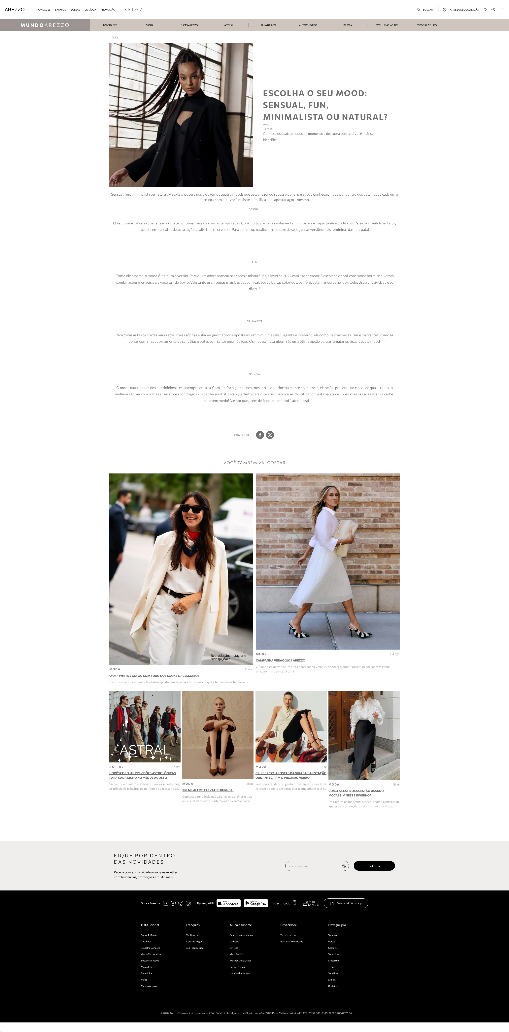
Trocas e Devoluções (240, 960)
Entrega (234, 947)
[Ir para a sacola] (503, 9)
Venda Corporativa (151, 954)
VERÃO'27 (90, 9)
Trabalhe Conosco (150, 947)
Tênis (331, 966)
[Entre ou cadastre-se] (494, 9)
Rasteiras (333, 985)
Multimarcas (192, 935)
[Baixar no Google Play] (256, 903)
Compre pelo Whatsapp (349, 903)
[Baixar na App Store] (229, 903)
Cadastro (234, 941)
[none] (344, 866)
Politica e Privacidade (291, 941)
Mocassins (333, 960)
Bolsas (75, 9)
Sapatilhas (333, 954)
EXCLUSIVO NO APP (387, 25)
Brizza (347, 25)
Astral (228, 25)
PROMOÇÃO (108, 9)
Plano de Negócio (195, 941)
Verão (144, 979)
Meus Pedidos (237, 954)
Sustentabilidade (150, 960)
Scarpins (332, 947)
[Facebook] (173, 903)
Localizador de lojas (240, 973)
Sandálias (333, 973)
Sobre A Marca (148, 935)
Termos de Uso (288, 935)
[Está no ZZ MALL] (311, 903)
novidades (43, 9)
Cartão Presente (238, 966)
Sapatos (60, 9)
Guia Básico (268, 25)
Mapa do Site (148, 966)
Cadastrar (374, 865)
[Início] (14, 10)
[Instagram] (165, 903)
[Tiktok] (180, 903)
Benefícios (146, 973)
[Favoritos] (485, 9)
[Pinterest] (188, 903)
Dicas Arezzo (189, 25)
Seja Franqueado (195, 947)
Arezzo (45, 25)
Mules (331, 979)
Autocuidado (308, 25)
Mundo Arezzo (149, 985)
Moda (149, 25)
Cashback (146, 941)
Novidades (110, 25)
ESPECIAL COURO (427, 25)
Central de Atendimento (242, 935)
